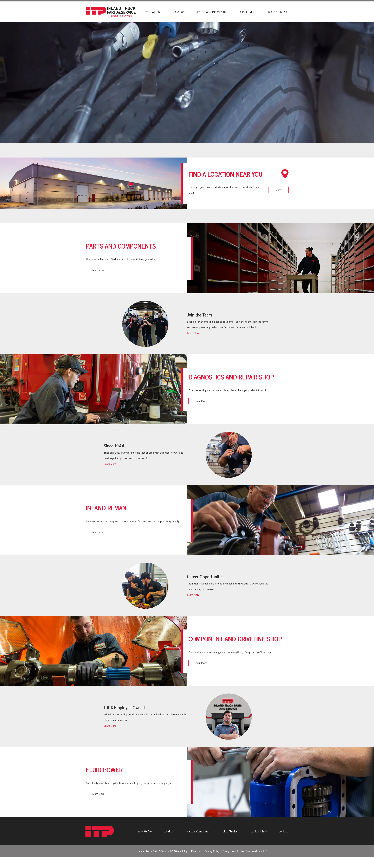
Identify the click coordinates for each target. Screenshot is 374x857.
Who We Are (153, 11)
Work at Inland (259, 831)
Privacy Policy (212, 851)
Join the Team (199, 314)
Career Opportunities (206, 576)
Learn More (98, 270)
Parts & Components (211, 11)
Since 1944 (114, 445)
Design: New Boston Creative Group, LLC (245, 851)
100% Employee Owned (124, 707)
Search (278, 190)
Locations (179, 11)
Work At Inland (278, 11)
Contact (283, 831)
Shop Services (247, 11)
